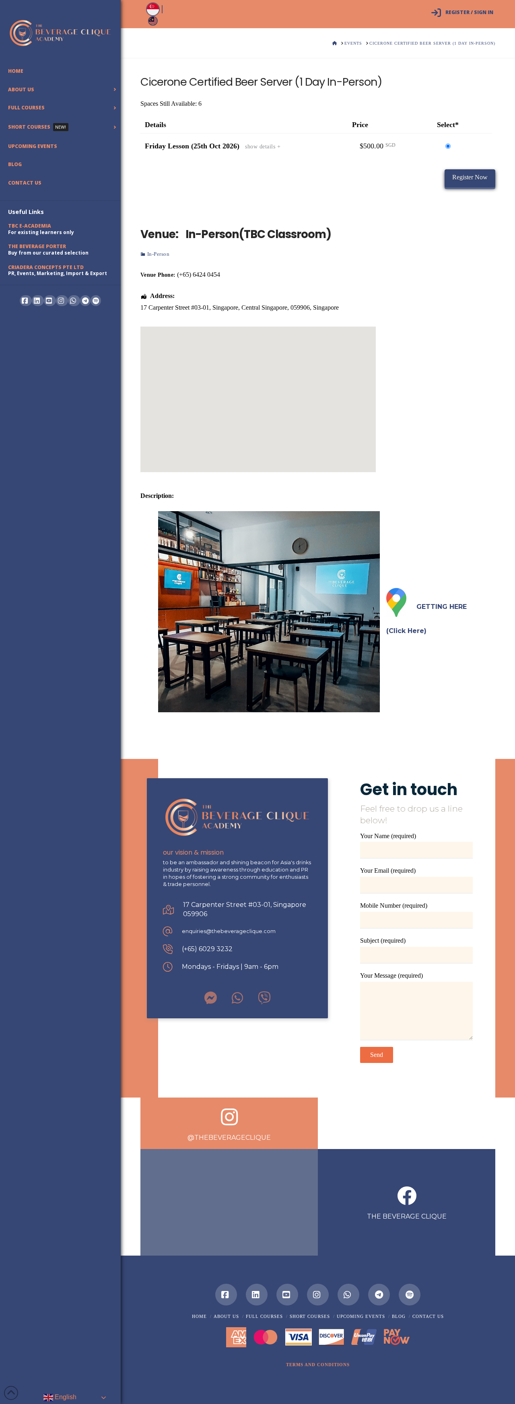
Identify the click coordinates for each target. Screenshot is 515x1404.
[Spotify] (96, 300)
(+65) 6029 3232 (207, 949)
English (64, 1397)
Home (199, 1316)
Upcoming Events (361, 1316)
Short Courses (310, 1316)
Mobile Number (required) (393, 905)
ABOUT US (226, 1316)
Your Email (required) (388, 870)
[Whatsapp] (348, 1294)
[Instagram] (318, 1294)
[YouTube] (287, 1294)
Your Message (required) (391, 975)
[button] (318, 1365)
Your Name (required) (388, 836)
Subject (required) (383, 940)
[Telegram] (85, 300)
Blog (399, 1316)
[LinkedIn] (257, 1294)
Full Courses (264, 1316)
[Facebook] (226, 1294)
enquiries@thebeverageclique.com (229, 931)
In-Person (158, 254)
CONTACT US (428, 1316)
